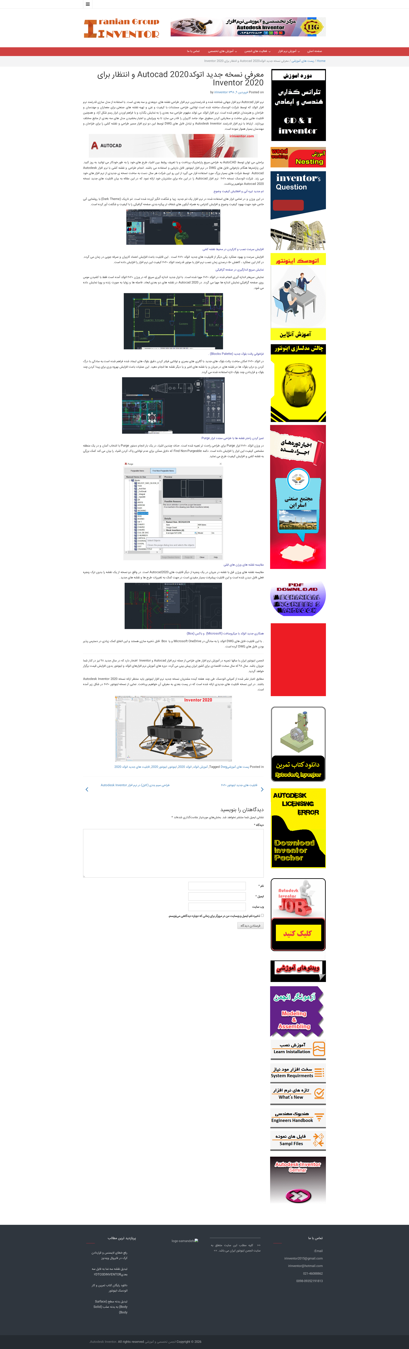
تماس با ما (193, 51)
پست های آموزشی (303, 61)
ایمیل (259, 896)
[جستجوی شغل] (298, 917)
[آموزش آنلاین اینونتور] (298, 298)
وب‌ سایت (258, 907)
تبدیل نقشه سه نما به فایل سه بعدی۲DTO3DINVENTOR (109, 1272)
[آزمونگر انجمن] (298, 1011)
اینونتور (172, 767)
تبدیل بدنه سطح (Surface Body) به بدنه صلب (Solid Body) (110, 1307)
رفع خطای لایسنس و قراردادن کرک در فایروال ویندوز (109, 1256)
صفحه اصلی (314, 51)
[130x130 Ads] (298, 971)
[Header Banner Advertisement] (248, 25)
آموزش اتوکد (200, 767)
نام (261, 886)
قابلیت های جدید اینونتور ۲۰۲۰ (239, 785)
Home (321, 61)
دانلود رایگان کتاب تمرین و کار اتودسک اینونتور (109, 1288)
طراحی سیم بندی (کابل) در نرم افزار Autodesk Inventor (135, 785)
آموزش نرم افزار (287, 51)
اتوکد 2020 (185, 767)
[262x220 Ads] (298, 1178)
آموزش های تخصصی (220, 51)
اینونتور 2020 (159, 767)
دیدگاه (259, 825)
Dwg (224, 767)
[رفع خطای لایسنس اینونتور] (298, 745)
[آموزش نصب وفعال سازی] (298, 1050)
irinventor (221, 92)
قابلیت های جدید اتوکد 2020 (132, 767)
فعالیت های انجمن (256, 51)
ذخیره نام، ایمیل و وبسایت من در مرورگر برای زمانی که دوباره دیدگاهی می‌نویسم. (214, 916)
